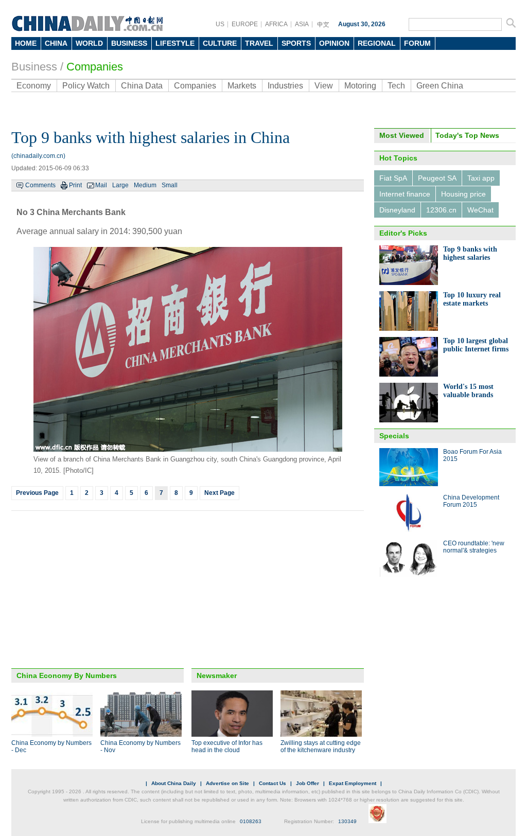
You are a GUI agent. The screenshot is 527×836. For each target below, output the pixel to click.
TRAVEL (259, 43)
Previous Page (37, 492)
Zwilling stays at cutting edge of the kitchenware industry (320, 746)
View (323, 85)
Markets (241, 85)
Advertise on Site (227, 783)
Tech (396, 85)
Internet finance (404, 194)
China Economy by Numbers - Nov (140, 746)
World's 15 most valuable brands (468, 391)
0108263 (250, 821)
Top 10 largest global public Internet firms (475, 345)
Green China (439, 85)
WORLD (89, 43)
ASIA (302, 24)
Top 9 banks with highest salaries (470, 253)
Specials (394, 436)
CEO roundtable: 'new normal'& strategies (473, 547)
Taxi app (481, 178)
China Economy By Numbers (66, 675)
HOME (26, 43)
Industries (285, 85)
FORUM (417, 43)
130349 (347, 821)
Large (120, 185)
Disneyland (397, 210)
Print (75, 185)
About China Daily (173, 783)
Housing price (463, 194)
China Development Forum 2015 (471, 501)
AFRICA (276, 24)
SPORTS (296, 43)
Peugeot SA (437, 178)
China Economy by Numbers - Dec (51, 746)
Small (170, 185)
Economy (33, 85)
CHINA (56, 43)
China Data (142, 85)
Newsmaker (217, 675)
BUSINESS (129, 43)
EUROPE (245, 24)
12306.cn (441, 210)
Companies (94, 66)
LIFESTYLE (175, 43)
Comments (40, 185)
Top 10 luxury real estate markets (472, 299)
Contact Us (272, 783)
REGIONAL (377, 43)
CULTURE (220, 43)
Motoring (360, 85)
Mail (101, 185)
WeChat (480, 210)
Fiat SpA (393, 178)
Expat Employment (352, 783)
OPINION (334, 43)
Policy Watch (86, 85)
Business (34, 66)
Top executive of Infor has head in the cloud (226, 746)
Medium (145, 185)
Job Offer (307, 783)
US (220, 24)
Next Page (219, 492)
